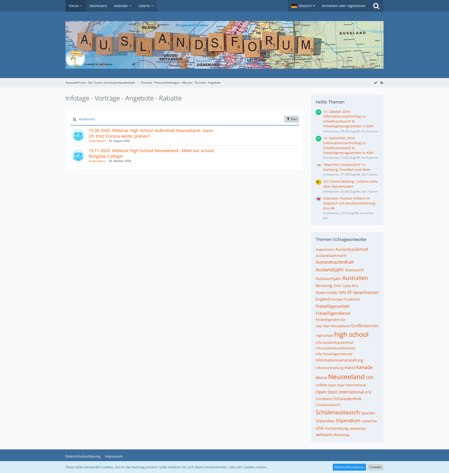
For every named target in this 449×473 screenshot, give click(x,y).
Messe (321, 377)
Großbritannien (365, 325)
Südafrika (369, 421)
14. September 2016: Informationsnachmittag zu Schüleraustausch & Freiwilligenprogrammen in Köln (348, 145)
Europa (336, 299)
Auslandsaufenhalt (351, 249)
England (323, 299)
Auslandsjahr (330, 269)
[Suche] (376, 6)
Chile (337, 285)
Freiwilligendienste (330, 319)
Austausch (354, 269)
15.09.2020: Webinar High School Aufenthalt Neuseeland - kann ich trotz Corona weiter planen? (151, 133)
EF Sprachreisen (363, 292)
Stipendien (325, 420)
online (321, 384)
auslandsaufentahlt (331, 255)
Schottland (324, 399)
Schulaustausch (328, 404)
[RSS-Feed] (382, 82)
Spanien (368, 413)
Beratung (324, 285)
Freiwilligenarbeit (333, 306)
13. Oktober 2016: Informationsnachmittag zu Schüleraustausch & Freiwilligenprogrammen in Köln (348, 118)
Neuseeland (346, 376)
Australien (355, 278)
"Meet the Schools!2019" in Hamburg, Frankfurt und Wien (346, 167)
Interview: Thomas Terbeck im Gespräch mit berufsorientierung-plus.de (349, 203)
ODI (369, 377)
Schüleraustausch (338, 412)
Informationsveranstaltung (339, 360)
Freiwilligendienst (333, 313)
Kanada (364, 367)
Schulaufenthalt (348, 398)
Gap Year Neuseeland (333, 326)
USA (320, 428)
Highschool (324, 335)
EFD (342, 292)
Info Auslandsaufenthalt (335, 342)
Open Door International (347, 385)
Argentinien (325, 249)
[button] (303, 6)
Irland (350, 367)
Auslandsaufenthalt (335, 262)
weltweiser (358, 428)
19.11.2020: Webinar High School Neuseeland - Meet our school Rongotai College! (151, 153)
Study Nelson (97, 141)
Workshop (342, 435)
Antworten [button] (87, 119)
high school (351, 334)
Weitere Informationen (349, 467)
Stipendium (348, 420)
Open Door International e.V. (344, 392)
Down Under (327, 292)
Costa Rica (350, 285)
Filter (293, 119)
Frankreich (352, 299)
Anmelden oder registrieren (344, 6)
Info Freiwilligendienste (334, 354)
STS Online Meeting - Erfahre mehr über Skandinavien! (350, 184)
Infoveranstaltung (330, 368)
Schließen (375, 467)
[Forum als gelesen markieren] (375, 82)
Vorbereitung (336, 428)
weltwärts (324, 434)
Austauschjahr (328, 278)
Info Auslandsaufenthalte (335, 348)
